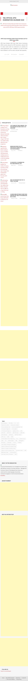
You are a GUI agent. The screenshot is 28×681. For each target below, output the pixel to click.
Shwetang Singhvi (22, 183)
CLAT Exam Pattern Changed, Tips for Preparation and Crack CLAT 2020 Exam (18, 127)
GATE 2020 (22, 432)
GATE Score (3, 436)
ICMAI (2, 440)
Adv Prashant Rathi (13, 131)
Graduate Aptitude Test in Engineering (8, 438)
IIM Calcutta (3, 442)
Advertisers (18, 677)
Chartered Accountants (15, 425)
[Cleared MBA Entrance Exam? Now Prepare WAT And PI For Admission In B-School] (5, 198)
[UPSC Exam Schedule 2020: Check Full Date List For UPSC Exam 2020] (14, 25)
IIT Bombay (9, 442)
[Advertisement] (14, 75)
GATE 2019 (9, 432)
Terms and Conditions (11, 679)
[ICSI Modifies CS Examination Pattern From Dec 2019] (5, 170)
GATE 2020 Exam (4, 434)
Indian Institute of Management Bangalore (8, 444)
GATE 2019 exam (16, 432)
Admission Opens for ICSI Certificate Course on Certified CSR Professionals (18, 148)
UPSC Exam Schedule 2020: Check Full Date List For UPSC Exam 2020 (14, 39)
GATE (21, 431)
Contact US (24, 677)
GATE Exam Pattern (18, 434)
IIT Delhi (14, 442)
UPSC (16, 454)
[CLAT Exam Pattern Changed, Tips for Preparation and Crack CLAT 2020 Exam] (5, 135)
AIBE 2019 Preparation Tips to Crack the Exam (17, 180)
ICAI (17, 438)
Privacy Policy (18, 679)
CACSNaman (20, 150)
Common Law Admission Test (17, 427)
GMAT (12, 436)
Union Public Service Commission (7, 454)
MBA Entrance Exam (4, 452)
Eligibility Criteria (16, 431)
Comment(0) (21, 54)
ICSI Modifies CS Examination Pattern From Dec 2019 (17, 163)
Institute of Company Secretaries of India (8, 448)
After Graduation (14, 54)
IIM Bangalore (21, 440)
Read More (3, 475)
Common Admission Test (5, 427)
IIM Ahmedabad (11, 440)
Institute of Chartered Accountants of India (8, 446)
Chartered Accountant (5, 425)
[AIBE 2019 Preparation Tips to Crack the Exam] (5, 186)
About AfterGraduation (10, 677)
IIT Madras (19, 442)
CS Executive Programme (5, 429)
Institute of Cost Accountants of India (7, 450)
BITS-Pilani (11, 423)
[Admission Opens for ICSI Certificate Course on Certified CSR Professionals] (5, 153)
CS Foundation (14, 429)
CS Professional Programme (6, 431)
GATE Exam (11, 434)
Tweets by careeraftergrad (6, 671)
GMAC (8, 436)
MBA (25, 450)
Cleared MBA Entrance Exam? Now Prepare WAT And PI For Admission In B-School (18, 195)
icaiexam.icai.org (22, 438)
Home (3, 677)
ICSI (5, 440)
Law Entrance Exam (19, 450)
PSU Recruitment (13, 452)
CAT (18, 423)
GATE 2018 (3, 432)
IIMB (16, 440)
